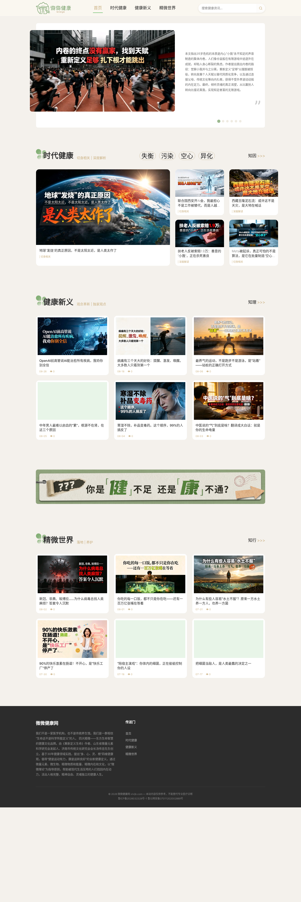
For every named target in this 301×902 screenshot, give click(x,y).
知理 (256, 302)
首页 (98, 8)
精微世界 (167, 8)
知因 (256, 155)
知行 (256, 540)
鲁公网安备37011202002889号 (165, 798)
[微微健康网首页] (53, 8)
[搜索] (260, 8)
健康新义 (143, 8)
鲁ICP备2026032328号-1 (132, 798)
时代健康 (118, 8)
